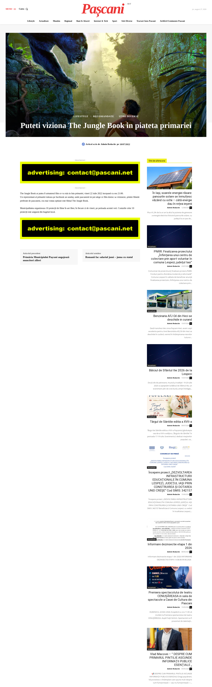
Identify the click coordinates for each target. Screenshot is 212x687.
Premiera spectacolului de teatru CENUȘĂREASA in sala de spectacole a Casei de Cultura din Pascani (170, 598)
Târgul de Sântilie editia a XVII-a (171, 421)
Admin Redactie (108, 144)
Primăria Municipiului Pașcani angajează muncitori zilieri (46, 259)
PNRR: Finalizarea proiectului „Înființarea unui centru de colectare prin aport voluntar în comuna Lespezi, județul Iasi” (171, 257)
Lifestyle (81, 116)
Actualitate (152, 188)
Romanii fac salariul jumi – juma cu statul (109, 257)
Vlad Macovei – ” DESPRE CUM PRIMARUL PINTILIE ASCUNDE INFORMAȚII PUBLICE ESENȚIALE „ (170, 659)
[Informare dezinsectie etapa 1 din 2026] (169, 529)
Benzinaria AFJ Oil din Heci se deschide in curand (172, 317)
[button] (24, 9)
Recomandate (103, 116)
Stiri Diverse (129, 116)
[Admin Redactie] (84, 144)
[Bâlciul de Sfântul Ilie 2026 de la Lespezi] (169, 355)
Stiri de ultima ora (157, 161)
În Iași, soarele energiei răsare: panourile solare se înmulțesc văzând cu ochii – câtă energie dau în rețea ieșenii (172, 198)
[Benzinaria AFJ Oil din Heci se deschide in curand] (169, 301)
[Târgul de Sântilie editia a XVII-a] (169, 406)
